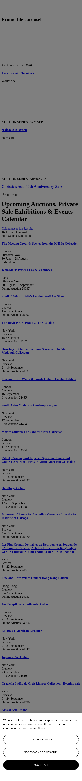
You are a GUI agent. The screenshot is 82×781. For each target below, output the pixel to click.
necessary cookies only (41, 752)
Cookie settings (41, 739)
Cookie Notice (37, 728)
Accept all (41, 765)
